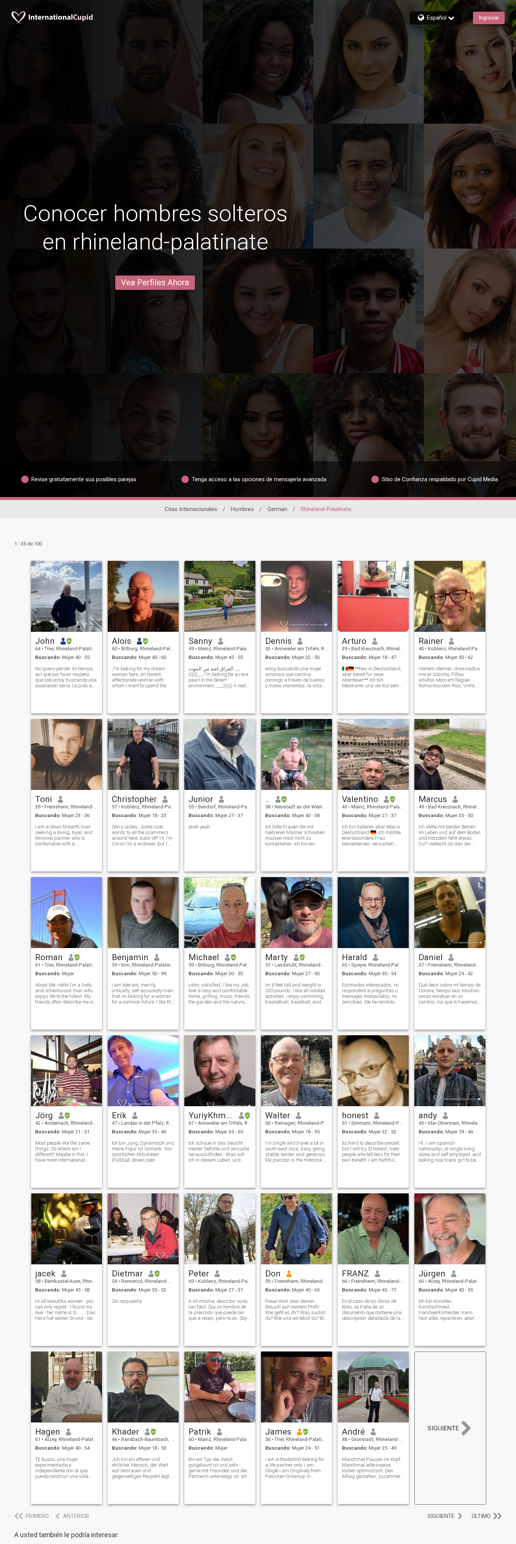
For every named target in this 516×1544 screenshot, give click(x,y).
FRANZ (355, 1273)
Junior (200, 799)
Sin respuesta (127, 1301)
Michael (203, 957)
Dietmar (127, 1273)
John (45, 641)
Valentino (360, 799)
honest (355, 1115)
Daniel (431, 957)
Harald (354, 957)
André (353, 1431)
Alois (121, 641)
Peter (198, 1273)
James (278, 1431)
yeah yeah (199, 827)
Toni (43, 799)
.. (267, 799)
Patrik (199, 1431)
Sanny (200, 641)
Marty (276, 957)
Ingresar (489, 17)
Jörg (44, 1115)
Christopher (134, 799)
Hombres (242, 509)
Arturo (354, 641)
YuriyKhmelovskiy (210, 1115)
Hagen (47, 1431)
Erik (119, 1115)
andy (428, 1115)
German (277, 509)
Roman (49, 957)
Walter (277, 1115)
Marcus (433, 799)
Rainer (431, 641)
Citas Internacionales (191, 509)
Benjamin (130, 957)
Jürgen (432, 1273)
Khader (125, 1431)
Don (273, 1273)
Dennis (278, 641)
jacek (45, 1273)
